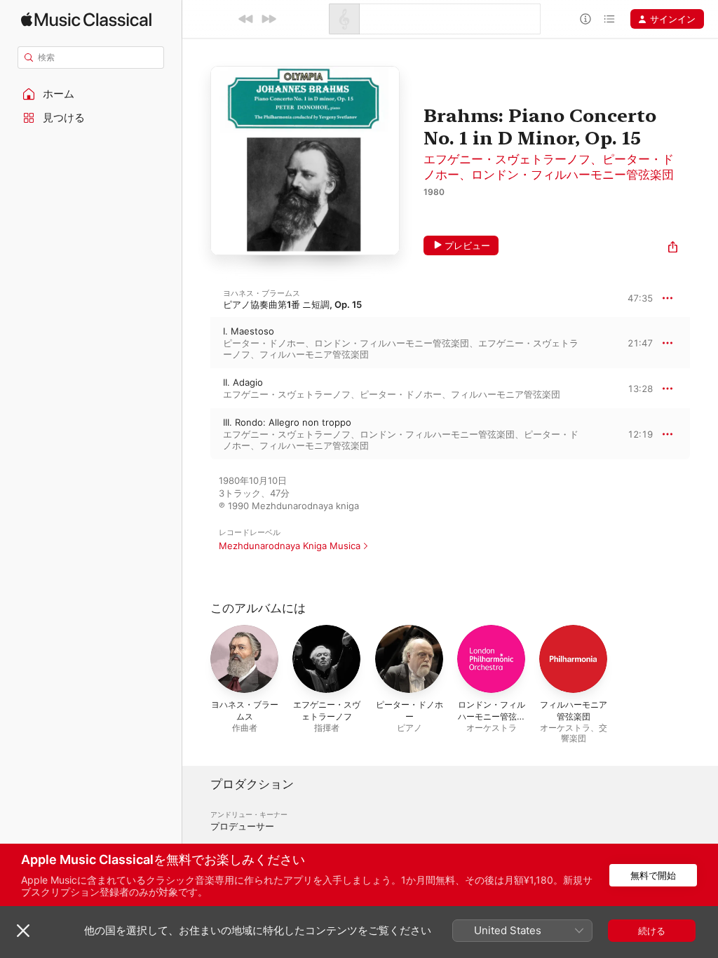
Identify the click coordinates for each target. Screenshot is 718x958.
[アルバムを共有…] (672, 248)
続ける (651, 930)
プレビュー (467, 245)
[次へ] (268, 19)
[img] (86, 19)
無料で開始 (653, 875)
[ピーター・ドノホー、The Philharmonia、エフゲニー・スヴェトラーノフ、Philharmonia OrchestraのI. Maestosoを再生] (196, 343)
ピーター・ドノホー (264, 343)
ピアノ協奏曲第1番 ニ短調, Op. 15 (292, 304)
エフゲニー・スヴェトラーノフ (507, 159)
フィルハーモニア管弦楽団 (314, 354)
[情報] (585, 19)
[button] (91, 93)
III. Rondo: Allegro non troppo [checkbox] (287, 422)
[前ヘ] (246, 19)
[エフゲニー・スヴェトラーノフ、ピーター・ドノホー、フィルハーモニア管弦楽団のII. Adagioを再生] (196, 388)
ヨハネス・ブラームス (261, 293)
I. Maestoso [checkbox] (248, 331)
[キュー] (609, 19)
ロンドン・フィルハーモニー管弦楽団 (572, 175)
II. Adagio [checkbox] (243, 382)
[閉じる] (23, 930)
